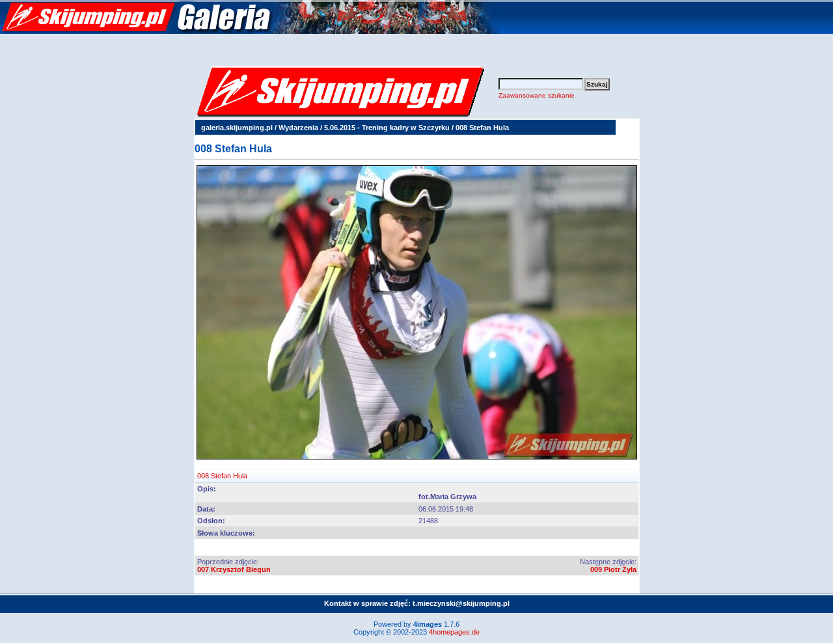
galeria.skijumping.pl (237, 127)
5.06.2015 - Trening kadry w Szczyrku (387, 127)
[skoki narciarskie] (250, 31)
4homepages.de (454, 632)
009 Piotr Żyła (613, 569)
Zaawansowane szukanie (536, 95)
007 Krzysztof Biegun (234, 569)
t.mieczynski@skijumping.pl (461, 603)
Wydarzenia (298, 127)
